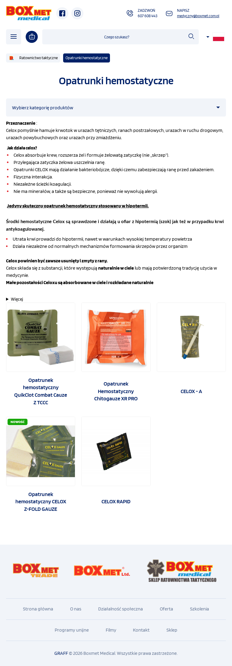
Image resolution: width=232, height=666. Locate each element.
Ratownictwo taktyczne (38, 58)
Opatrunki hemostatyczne (87, 58)
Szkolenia (199, 609)
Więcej (17, 299)
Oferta (166, 609)
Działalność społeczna (120, 609)
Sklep (171, 630)
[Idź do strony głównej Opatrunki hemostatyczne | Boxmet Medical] (29, 13)
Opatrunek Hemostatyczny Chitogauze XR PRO (116, 391)
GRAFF (61, 653)
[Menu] (13, 36)
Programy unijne (72, 630)
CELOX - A (191, 391)
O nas (75, 609)
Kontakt (141, 630)
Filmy (111, 630)
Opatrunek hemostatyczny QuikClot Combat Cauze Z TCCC (40, 391)
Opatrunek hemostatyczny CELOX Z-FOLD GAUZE (40, 501)
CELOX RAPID (116, 501)
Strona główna (38, 609)
